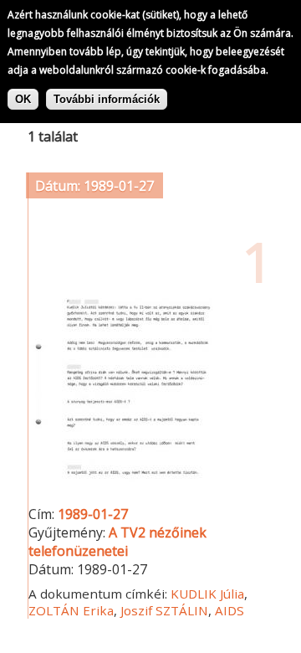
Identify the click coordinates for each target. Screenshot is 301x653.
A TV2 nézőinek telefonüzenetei (117, 541)
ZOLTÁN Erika (71, 610)
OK (23, 99)
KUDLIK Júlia (207, 593)
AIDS (229, 610)
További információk (107, 99)
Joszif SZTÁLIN (164, 610)
